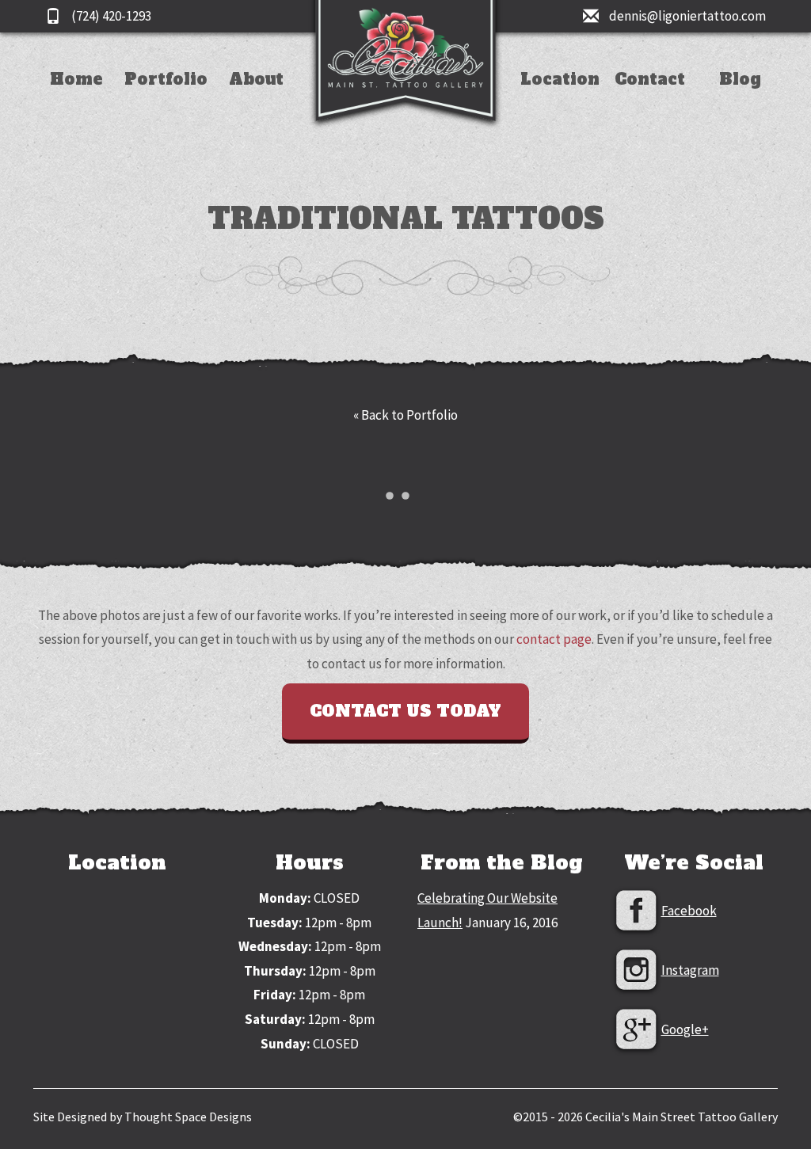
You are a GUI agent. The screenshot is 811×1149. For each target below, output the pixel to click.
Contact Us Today (405, 711)
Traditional (165, 83)
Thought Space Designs (188, 1116)
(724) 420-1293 (110, 16)
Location (560, 79)
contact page (554, 639)
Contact (650, 79)
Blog (740, 79)
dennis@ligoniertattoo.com (686, 16)
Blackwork (166, 133)
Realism (166, 158)
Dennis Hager (256, 83)
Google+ (685, 1029)
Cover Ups (166, 183)
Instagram (690, 970)
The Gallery (255, 108)
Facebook (689, 910)
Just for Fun (166, 208)
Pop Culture (166, 108)
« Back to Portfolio (405, 415)
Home (76, 79)
